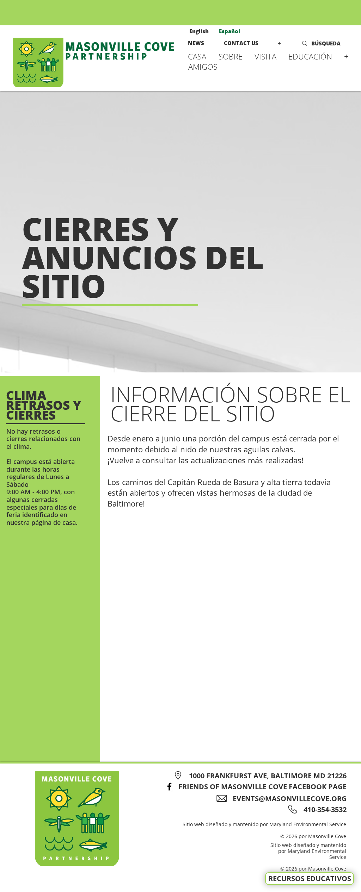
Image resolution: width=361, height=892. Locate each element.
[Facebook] (169, 786)
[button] (233, 56)
